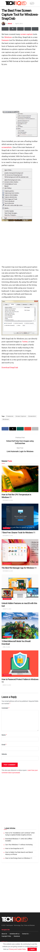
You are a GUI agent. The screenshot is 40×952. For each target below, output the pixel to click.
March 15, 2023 (6, 685)
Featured (6, 528)
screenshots (7, 147)
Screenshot (32, 416)
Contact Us (25, 934)
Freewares (9, 416)
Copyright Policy (6, 936)
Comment (5, 708)
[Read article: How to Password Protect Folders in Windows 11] (20, 663)
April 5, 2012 (19, 23)
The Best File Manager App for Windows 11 (19, 568)
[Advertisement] (20, 88)
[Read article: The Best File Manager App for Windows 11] (20, 552)
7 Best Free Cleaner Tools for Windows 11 (18, 532)
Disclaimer (17, 936)
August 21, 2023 (6, 609)
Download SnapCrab (10, 367)
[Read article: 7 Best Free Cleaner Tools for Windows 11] (20, 517)
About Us (4, 934)
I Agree (32, 949)
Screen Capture (21, 416)
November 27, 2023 (7, 535)
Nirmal (10, 23)
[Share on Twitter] (12, 29)
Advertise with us (14, 934)
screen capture (26, 34)
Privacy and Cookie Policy (17, 949)
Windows (8, 37)
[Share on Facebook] (5, 29)
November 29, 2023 (7, 500)
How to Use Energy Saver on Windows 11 (18, 858)
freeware (5, 40)
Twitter (25, 342)
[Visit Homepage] (16, 3)
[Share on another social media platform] (35, 29)
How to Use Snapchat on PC (14, 848)
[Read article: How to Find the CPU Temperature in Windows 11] (20, 479)
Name (4, 735)
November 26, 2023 (7, 571)
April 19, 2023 (6, 647)
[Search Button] (37, 3)
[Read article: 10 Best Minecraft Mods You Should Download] (20, 625)
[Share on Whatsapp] (20, 29)
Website (4, 754)
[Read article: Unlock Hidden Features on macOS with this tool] (20, 587)
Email (4, 745)
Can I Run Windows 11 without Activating (19, 844)
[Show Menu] (2, 3)
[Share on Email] (27, 29)
